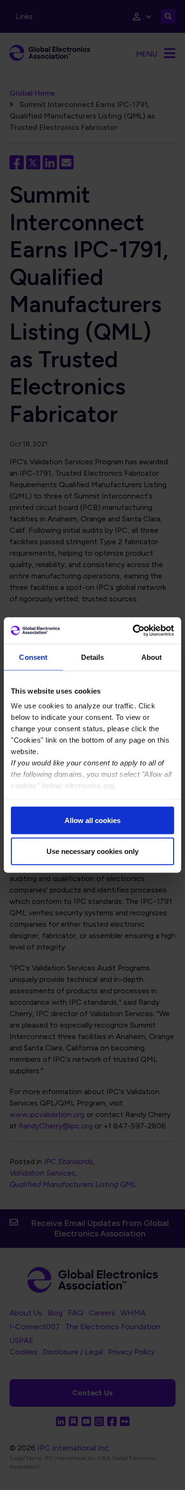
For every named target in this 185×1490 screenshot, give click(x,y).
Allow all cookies (92, 820)
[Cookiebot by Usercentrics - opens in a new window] (133, 631)
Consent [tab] (33, 657)
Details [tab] (92, 657)
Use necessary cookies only (92, 851)
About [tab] (151, 657)
